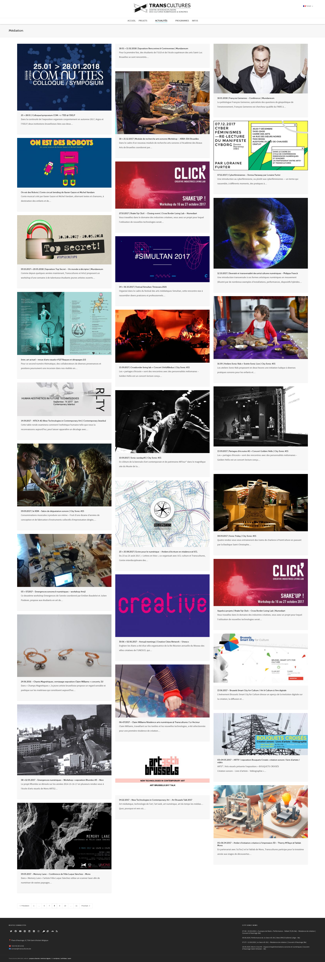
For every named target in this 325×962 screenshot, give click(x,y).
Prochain (85, 906)
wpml (69, 958)
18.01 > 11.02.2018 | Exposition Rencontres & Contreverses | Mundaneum (153, 48)
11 (76, 906)
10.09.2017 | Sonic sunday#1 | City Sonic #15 (140, 458)
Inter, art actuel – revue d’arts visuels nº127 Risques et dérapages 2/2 (53, 360)
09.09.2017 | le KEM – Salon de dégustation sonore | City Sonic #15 (52, 511)
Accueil (132, 20)
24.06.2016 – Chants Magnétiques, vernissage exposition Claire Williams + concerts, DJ (62, 682)
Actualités (161, 20)
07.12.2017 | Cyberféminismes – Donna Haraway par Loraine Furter (248, 175)
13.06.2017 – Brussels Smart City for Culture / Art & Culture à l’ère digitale (251, 690)
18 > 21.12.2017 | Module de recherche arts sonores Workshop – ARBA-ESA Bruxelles (159, 139)
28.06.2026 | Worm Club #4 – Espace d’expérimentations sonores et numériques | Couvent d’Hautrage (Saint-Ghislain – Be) (275, 948)
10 (65, 906)
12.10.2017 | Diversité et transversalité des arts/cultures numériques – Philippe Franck (257, 273)
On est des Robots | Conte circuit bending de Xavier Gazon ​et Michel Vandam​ (58, 192)
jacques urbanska (34, 958)
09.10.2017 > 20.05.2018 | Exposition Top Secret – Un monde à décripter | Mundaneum (62, 269)
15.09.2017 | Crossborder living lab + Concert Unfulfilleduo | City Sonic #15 (154, 367)
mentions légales (45, 958)
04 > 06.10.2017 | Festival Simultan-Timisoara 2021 (143, 287)
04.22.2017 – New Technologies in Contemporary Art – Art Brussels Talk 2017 (155, 800)
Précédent (25, 906)
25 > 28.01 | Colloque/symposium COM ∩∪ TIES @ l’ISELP (48, 115)
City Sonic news (250, 925)
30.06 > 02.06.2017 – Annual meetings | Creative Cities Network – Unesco (154, 642)
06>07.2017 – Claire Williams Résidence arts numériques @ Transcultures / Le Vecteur (159, 722)
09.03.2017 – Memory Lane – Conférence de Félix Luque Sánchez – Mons (55, 874)
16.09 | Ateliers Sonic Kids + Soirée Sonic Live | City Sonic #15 (246, 364)
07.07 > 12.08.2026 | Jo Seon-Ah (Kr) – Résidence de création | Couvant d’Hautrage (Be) (274, 942)
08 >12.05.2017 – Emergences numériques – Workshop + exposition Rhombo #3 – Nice (62, 780)
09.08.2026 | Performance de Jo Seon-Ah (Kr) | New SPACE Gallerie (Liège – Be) (271, 938)
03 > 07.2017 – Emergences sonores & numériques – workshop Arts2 (53, 592)
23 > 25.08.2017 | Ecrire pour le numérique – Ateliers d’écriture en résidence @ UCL (158, 552)
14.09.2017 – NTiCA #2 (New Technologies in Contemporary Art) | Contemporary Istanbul (63, 421)
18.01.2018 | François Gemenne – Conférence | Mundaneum (245, 98)
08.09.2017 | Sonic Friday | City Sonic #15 (236, 536)
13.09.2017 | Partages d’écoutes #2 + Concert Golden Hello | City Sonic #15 (252, 451)
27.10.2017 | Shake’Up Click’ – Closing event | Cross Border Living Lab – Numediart (158, 213)
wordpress (56, 958)
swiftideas (64, 958)
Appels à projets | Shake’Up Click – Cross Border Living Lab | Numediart (251, 611)
